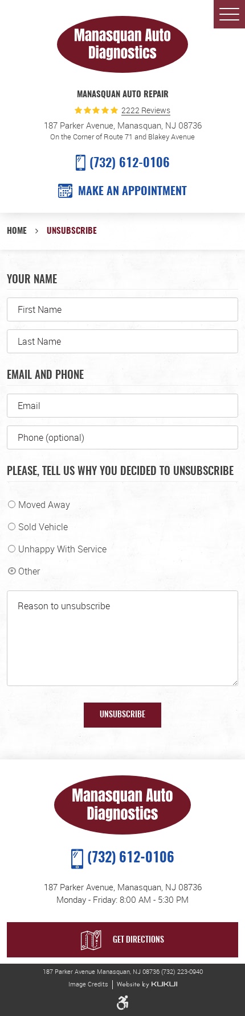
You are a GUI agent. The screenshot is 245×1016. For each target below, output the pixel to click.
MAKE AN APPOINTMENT (132, 191)
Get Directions (138, 940)
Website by (147, 984)
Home (17, 231)
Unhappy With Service (62, 549)
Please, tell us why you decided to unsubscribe (120, 471)
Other (29, 571)
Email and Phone (45, 375)
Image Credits (88, 984)
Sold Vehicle (43, 527)
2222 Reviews (145, 110)
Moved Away (44, 504)
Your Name (32, 280)
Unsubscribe (72, 231)
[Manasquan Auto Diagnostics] (122, 44)
